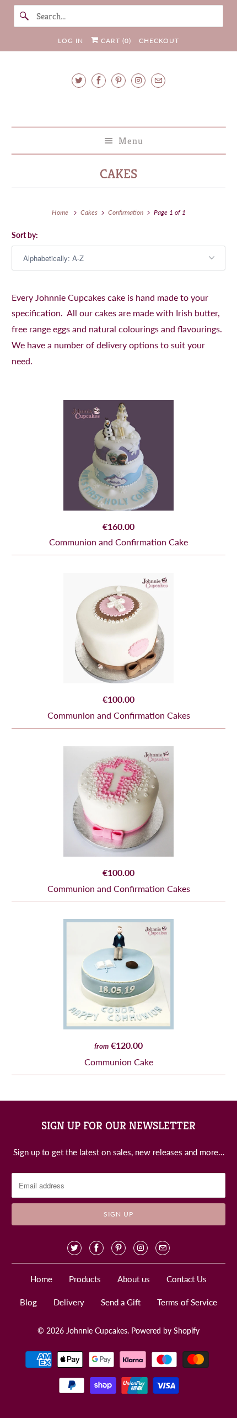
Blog (28, 1302)
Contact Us (186, 1279)
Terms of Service (187, 1302)
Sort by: (25, 235)
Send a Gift (121, 1302)
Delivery (68, 1302)
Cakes (118, 174)
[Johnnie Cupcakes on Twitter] (79, 80)
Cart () (115, 40)
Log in (70, 40)
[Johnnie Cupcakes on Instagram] (138, 80)
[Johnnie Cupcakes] (119, 105)
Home (41, 1279)
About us (133, 1279)
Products (85, 1279)
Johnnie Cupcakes (96, 1330)
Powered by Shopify (165, 1330)
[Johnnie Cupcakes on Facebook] (98, 80)
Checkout (159, 40)
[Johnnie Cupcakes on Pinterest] (118, 80)
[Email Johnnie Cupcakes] (158, 80)
